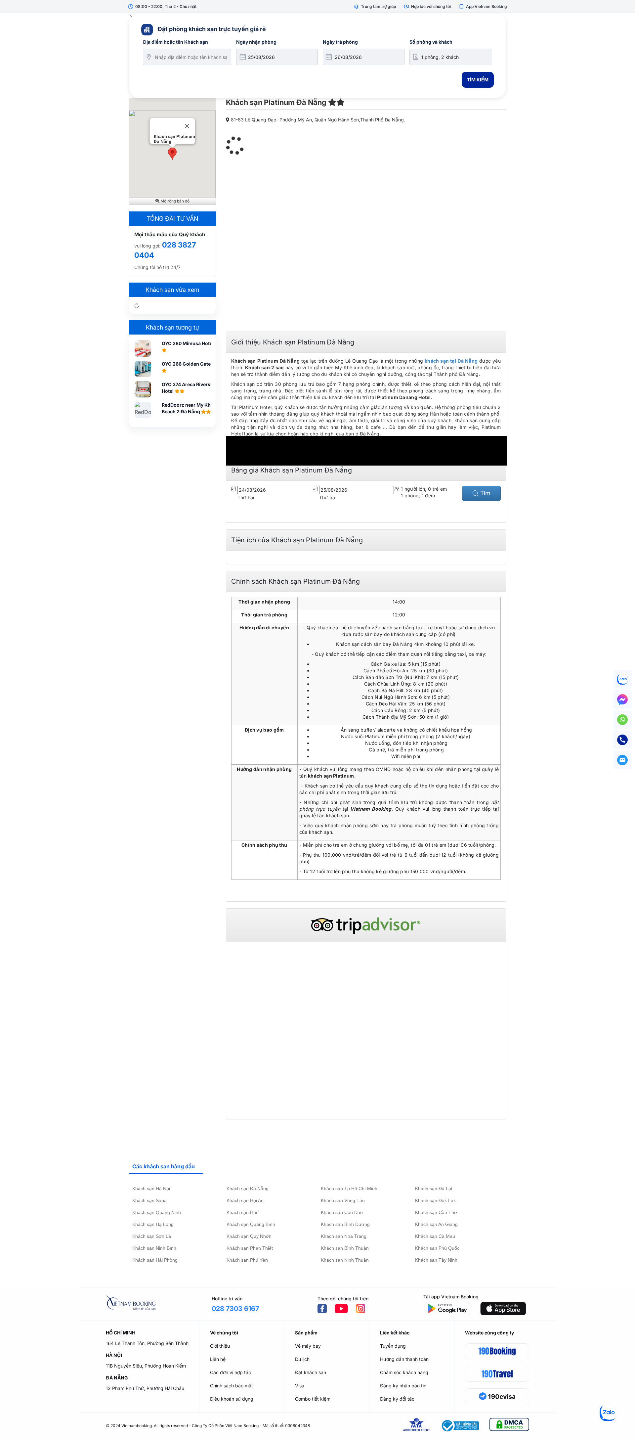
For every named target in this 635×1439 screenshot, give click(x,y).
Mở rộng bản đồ (174, 201)
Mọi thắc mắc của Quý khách (169, 234)
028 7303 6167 (235, 1309)
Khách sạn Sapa (149, 1200)
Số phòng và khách (430, 42)
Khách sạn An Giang (436, 1224)
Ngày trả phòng (340, 42)
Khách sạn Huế (243, 1212)
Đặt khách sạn (310, 1372)
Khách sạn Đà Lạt (433, 1188)
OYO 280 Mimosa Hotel (188, 343)
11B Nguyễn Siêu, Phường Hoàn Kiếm (146, 1366)
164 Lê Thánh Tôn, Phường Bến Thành (147, 1343)
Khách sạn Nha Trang (343, 1236)
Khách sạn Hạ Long (153, 1224)
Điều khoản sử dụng (231, 1399)
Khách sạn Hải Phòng (155, 1260)
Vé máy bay (308, 1346)
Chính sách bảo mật (231, 1385)
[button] (172, 154)
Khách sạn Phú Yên (247, 1260)
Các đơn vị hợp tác (230, 1372)
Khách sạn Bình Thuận (345, 1248)
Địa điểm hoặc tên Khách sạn (175, 42)
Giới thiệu (220, 1346)
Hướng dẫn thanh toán (404, 1359)
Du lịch (302, 1359)
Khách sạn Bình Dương (345, 1224)
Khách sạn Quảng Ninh (156, 1212)
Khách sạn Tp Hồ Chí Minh (349, 1188)
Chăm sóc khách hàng (404, 1372)
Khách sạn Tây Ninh (436, 1260)
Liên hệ (218, 1359)
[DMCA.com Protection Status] (509, 1425)
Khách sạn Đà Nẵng (248, 1188)
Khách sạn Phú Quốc (437, 1248)
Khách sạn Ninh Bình (154, 1248)
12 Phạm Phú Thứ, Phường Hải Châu (145, 1388)
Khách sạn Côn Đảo (342, 1212)
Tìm (484, 493)
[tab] (166, 1166)
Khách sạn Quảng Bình (251, 1224)
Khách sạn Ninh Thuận (345, 1260)
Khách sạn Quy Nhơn (249, 1236)
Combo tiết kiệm (312, 1399)
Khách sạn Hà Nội (151, 1188)
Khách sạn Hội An (245, 1200)
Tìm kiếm (477, 79)
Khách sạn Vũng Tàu (343, 1200)
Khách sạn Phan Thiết (250, 1248)
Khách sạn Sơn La (151, 1236)
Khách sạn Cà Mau (435, 1236)
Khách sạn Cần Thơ (436, 1212)
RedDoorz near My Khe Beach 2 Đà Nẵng (187, 408)
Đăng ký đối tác (397, 1399)
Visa (299, 1385)
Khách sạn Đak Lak (435, 1200)
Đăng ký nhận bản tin (403, 1385)
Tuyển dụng (393, 1346)
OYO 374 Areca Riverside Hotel (189, 388)
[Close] (187, 126)
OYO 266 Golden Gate (187, 364)
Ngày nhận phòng (256, 42)
